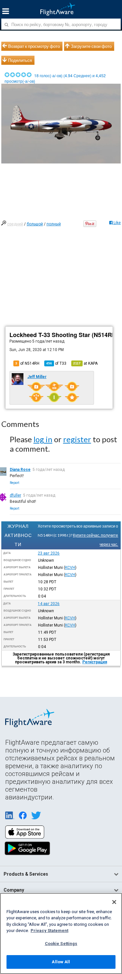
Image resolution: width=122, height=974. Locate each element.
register (77, 439)
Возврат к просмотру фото (34, 46)
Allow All (61, 961)
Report (14, 483)
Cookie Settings (61, 943)
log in (43, 439)
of (56, 363)
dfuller (15, 495)
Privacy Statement (49, 930)
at (85, 363)
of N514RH (27, 363)
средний (15, 224)
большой (35, 224)
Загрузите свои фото (91, 46)
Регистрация (94, 662)
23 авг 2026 (49, 553)
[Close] (114, 902)
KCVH (70, 567)
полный (54, 224)
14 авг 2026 (49, 603)
